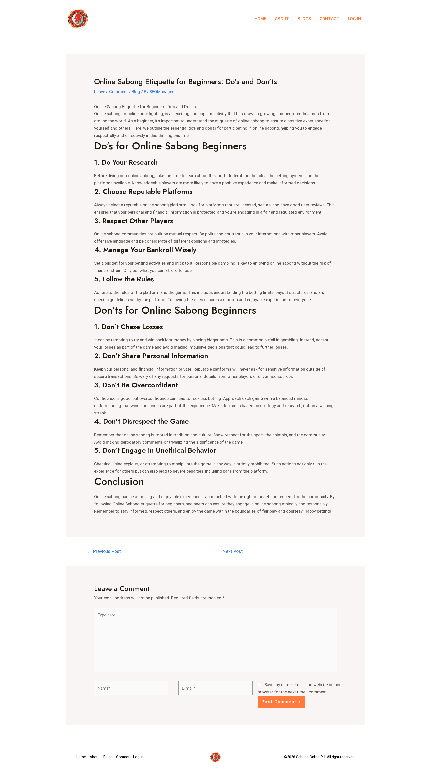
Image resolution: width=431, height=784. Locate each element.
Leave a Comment (111, 91)
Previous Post (104, 551)
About (282, 18)
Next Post (235, 551)
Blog (136, 91)
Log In (354, 18)
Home (260, 18)
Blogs (304, 18)
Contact (329, 18)
